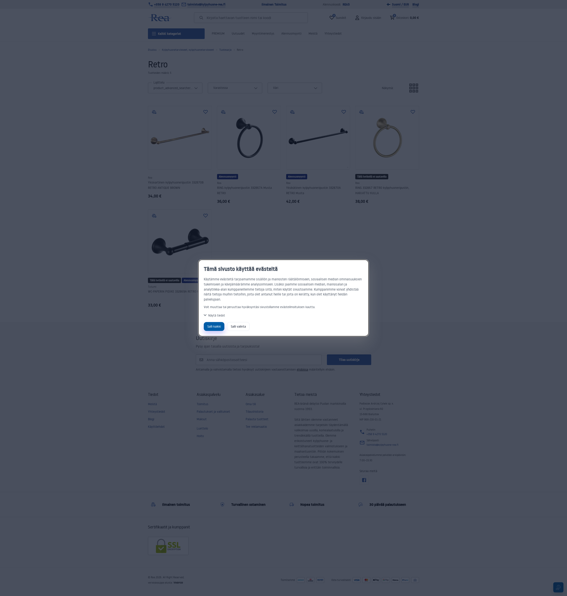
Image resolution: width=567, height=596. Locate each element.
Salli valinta (238, 326)
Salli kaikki (214, 326)
